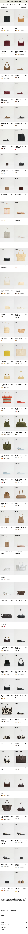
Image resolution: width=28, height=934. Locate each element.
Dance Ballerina (17, 315)
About (3, 922)
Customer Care (5, 924)
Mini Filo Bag (18, 384)
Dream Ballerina (17, 720)
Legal (2, 929)
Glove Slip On (19, 695)
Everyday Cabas (5, 432)
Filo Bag (17, 623)
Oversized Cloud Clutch (4, 623)
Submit (2, 915)
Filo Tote (3, 51)
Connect (3, 927)
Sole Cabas (4, 338)
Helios (17, 503)
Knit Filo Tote (4, 243)
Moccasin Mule (5, 123)
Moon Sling (18, 338)
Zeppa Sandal (19, 243)
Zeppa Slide (18, 75)
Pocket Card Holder (4, 171)
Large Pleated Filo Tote (19, 147)
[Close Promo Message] (26, 1)
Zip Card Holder (5, 888)
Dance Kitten (18, 455)
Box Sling (17, 170)
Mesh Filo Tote (5, 219)
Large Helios (18, 432)
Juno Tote (18, 361)
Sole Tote (17, 266)
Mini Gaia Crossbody (4, 100)
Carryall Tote (19, 576)
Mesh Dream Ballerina (18, 219)
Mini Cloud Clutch (4, 576)
